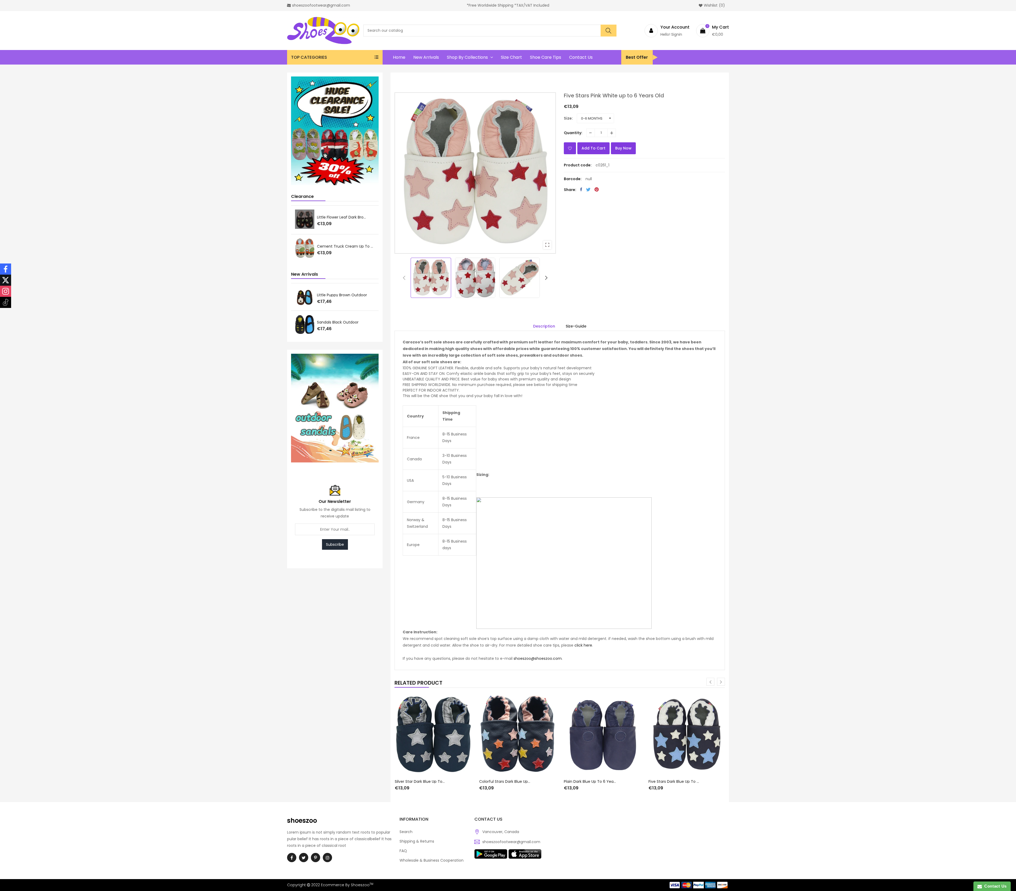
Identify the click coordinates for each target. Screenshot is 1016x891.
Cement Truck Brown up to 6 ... (346, 217)
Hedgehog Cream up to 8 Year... (346, 247)
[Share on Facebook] (581, 189)
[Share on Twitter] (588, 189)
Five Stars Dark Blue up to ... (589, 781)
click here (583, 645)
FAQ (403, 850)
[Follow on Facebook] (5, 269)
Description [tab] (544, 326)
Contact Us (994, 886)
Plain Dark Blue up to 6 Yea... (505, 781)
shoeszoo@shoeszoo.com (538, 658)
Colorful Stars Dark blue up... (420, 781)
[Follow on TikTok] (5, 302)
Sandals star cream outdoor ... (345, 322)
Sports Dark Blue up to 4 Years (676, 780)
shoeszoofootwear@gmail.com (511, 841)
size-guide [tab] (576, 326)
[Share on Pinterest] (597, 189)
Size (568, 118)
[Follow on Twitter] (5, 280)
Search (406, 831)
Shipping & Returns (417, 841)
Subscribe (335, 544)
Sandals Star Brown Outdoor (343, 295)
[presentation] (404, 277)
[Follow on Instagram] (5, 291)
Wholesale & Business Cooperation (432, 860)
